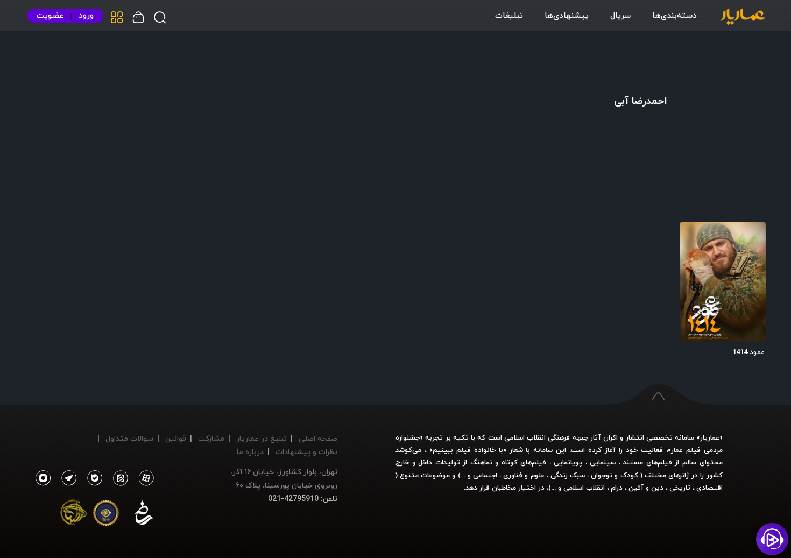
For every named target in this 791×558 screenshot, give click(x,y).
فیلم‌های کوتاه (524, 462)
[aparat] (144, 478)
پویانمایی (568, 462)
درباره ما (250, 451)
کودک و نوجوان (614, 475)
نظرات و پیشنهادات (306, 451)
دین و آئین (645, 487)
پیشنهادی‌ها (567, 15)
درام (617, 487)
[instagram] (42, 478)
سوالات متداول (129, 438)
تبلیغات (509, 15)
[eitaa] (118, 478)
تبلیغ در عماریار (261, 438)
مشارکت (211, 438)
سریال (620, 15)
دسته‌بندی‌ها (674, 15)
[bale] (92, 478)
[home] (742, 17)
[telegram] (66, 478)
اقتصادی (709, 487)
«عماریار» (710, 437)
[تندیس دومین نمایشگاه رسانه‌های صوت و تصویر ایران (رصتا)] (73, 515)
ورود (86, 15)
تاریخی (679, 487)
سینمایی (603, 462)
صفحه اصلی (318, 438)
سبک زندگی (567, 475)
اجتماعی (484, 475)
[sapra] (106, 515)
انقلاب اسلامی (583, 487)
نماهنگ (481, 462)
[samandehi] (143, 515)
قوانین (175, 438)
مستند (633, 462)
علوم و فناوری (523, 475)
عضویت (50, 15)
